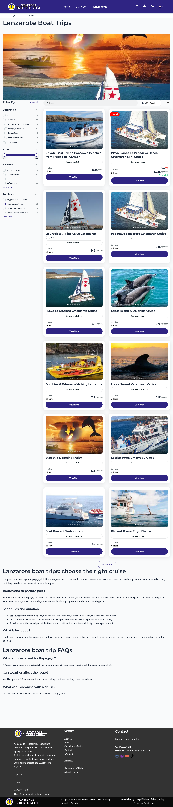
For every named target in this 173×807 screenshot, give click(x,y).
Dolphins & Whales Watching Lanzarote (74, 384)
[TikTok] (132, 756)
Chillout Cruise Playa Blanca (131, 531)
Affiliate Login (71, 772)
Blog (66, 742)
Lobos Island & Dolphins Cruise (133, 310)
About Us (69, 738)
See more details (73, 162)
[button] (87, 7)
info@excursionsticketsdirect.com (32, 794)
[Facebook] (117, 756)
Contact (68, 750)
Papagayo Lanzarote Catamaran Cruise (138, 233)
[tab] (70, 146)
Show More (7, 187)
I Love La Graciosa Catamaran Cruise (71, 310)
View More (74, 177)
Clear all (34, 102)
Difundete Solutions (70, 803)
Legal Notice (142, 799)
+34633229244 (22, 790)
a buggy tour (58, 693)
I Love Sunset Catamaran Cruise (133, 384)
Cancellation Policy (73, 746)
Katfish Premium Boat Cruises (132, 457)
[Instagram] (122, 756)
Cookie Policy (127, 799)
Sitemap (68, 753)
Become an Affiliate (73, 768)
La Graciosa (37, 693)
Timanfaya (17, 693)
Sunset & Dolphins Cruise (64, 457)
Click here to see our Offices (128, 739)
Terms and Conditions (143, 803)
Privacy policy (157, 799)
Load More (107, 564)
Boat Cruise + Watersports (64, 531)
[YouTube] (127, 756)
